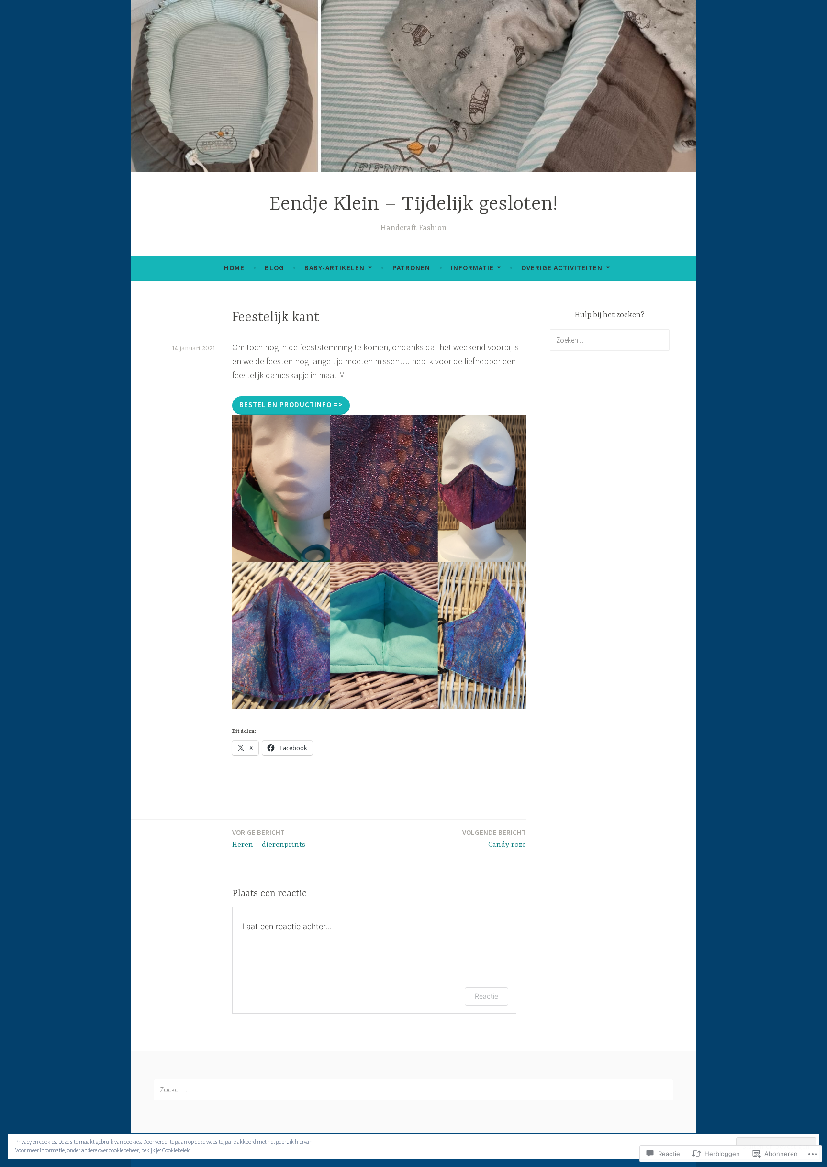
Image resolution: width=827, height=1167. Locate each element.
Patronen (411, 267)
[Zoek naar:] (610, 340)
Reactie (486, 996)
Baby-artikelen (334, 267)
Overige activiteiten (562, 267)
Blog (274, 267)
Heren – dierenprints (268, 838)
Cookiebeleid (176, 1150)
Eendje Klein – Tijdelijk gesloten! (413, 204)
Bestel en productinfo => (291, 404)
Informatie (472, 267)
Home (234, 267)
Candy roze (494, 838)
